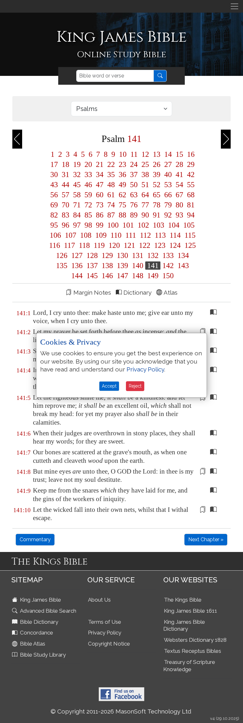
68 (190, 195)
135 (61, 265)
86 (99, 215)
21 (99, 164)
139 (122, 265)
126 (61, 255)
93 (179, 215)
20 (88, 164)
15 (179, 154)
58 (77, 195)
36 (122, 174)
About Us (99, 600)
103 (158, 225)
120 (114, 245)
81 (190, 205)
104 (173, 225)
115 (189, 235)
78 (156, 205)
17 (54, 164)
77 (145, 205)
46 (88, 185)
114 (175, 235)
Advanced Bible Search (47, 611)
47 (99, 185)
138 (107, 265)
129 (107, 255)
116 (54, 245)
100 (113, 225)
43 (54, 185)
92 (168, 215)
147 (122, 276)
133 (168, 255)
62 (122, 195)
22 (111, 164)
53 (168, 185)
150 (167, 276)
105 (188, 225)
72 (88, 205)
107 (70, 235)
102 (143, 225)
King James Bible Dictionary (184, 625)
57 (65, 195)
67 (179, 195)
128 (92, 255)
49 (122, 185)
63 (134, 195)
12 (145, 154)
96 (65, 225)
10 (122, 154)
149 (152, 276)
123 (159, 245)
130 (122, 255)
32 (77, 174)
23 (122, 164)
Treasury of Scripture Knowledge (189, 665)
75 (122, 205)
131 (137, 255)
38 (145, 174)
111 (130, 235)
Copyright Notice (109, 643)
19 (77, 164)
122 (144, 245)
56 (54, 195)
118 (84, 245)
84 (77, 215)
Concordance (35, 632)
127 (76, 255)
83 (65, 215)
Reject (135, 386)
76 (134, 205)
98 (88, 225)
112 (145, 235)
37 (134, 174)
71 (77, 205)
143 (182, 265)
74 (111, 205)
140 (137, 265)
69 (54, 205)
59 (88, 195)
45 (77, 185)
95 (54, 225)
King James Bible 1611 (190, 611)
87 (111, 215)
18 (65, 164)
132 (152, 255)
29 (190, 164)
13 (156, 154)
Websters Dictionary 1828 (195, 640)
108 (85, 235)
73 (99, 205)
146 (107, 276)
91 (156, 215)
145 (92, 276)
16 (190, 154)
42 (190, 174)
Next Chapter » (205, 539)
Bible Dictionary (38, 622)
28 (179, 164)
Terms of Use (104, 622)
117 (69, 245)
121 (129, 245)
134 (182, 255)
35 (111, 174)
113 (160, 235)
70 (65, 205)
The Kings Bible (183, 600)
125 (189, 245)
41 (179, 174)
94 (190, 215)
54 (179, 185)
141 (152, 265)
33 (88, 174)
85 (88, 215)
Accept (109, 386)
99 (99, 225)
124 (175, 245)
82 (54, 215)
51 (145, 185)
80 (179, 205)
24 (134, 164)
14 (168, 154)
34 (99, 174)
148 (137, 276)
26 (156, 164)
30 (54, 174)
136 (76, 265)
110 (116, 235)
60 (99, 195)
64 (145, 195)
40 (168, 174)
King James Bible (39, 600)
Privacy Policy (104, 632)
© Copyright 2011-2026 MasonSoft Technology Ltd (121, 711)
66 (168, 195)
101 (128, 225)
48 (111, 185)
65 (156, 195)
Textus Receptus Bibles (192, 651)
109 (101, 235)
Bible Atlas (32, 643)
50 (134, 185)
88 (122, 215)
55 (190, 185)
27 (168, 164)
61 (111, 195)
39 (156, 174)
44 (65, 185)
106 (55, 235)
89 (134, 215)
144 (76, 276)
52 (156, 185)
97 (77, 225)
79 (168, 205)
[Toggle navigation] (234, 6)
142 (168, 265)
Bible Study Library (42, 655)
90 (145, 215)
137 (92, 265)
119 (99, 245)
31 (65, 174)
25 (145, 164)
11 (134, 154)
